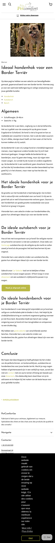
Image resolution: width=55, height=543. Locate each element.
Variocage (5, 245)
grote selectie (19, 330)
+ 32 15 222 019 (7, 445)
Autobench (8, 99)
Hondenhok (9, 96)
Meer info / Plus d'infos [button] (27, 529)
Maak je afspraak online (16, 287)
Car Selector (17, 270)
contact (11, 373)
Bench (6, 103)
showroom (5, 277)
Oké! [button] (31, 538)
